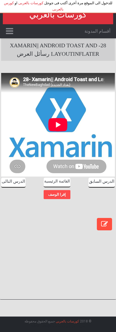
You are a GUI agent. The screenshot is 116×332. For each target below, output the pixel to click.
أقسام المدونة (97, 31)
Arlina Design (41, 326)
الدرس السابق (101, 181)
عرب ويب (69, 326)
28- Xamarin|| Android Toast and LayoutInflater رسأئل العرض (58, 49)
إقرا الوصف (57, 194)
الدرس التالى (13, 181)
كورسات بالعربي (58, 14)
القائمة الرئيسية (57, 181)
